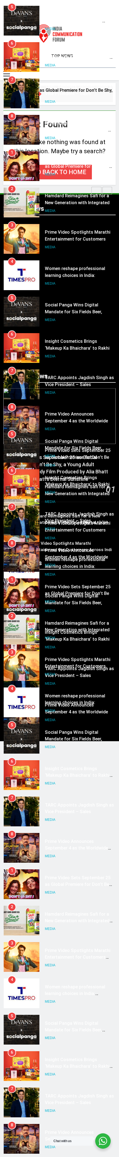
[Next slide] (107, 191)
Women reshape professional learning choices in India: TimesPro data (75, 239)
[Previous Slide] (96, 191)
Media (50, 29)
